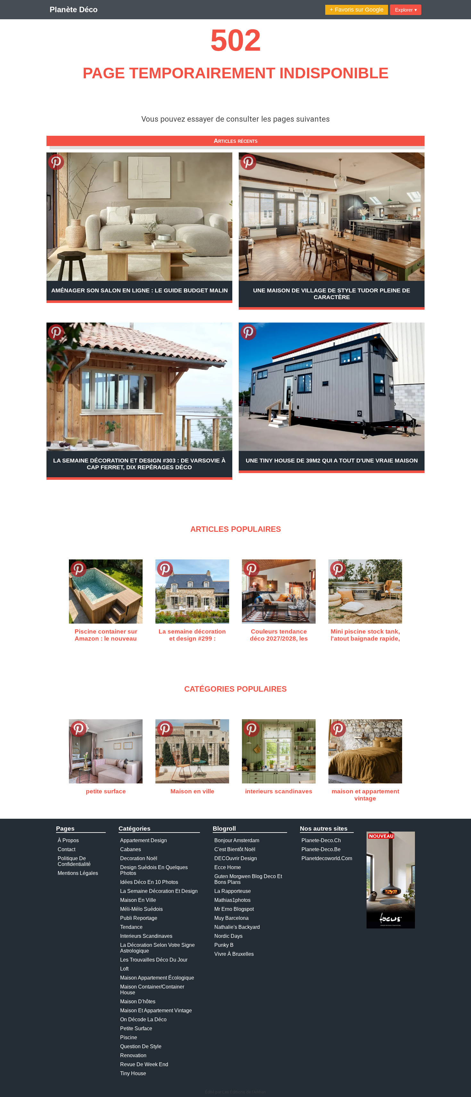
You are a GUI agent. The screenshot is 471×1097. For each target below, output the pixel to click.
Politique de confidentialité (74, 861)
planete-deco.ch (321, 840)
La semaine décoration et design (159, 891)
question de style (140, 1046)
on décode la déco (143, 1019)
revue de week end (144, 1064)
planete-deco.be (321, 849)
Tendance (131, 927)
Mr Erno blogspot (234, 909)
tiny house (133, 1073)
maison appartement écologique (157, 977)
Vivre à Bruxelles (234, 954)
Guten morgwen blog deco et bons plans (248, 879)
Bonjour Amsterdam (236, 840)
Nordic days (228, 936)
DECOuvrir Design (235, 858)
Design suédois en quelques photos (154, 870)
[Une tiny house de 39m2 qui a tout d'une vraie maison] (332, 387)
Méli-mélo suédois (141, 909)
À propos (68, 840)
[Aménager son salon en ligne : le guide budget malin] (139, 216)
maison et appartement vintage (156, 1010)
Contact (66, 849)
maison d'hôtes (137, 1001)
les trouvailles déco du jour (153, 960)
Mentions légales (78, 873)
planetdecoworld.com (327, 858)
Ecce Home (227, 867)
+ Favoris (357, 9)
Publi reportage (138, 918)
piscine (128, 1037)
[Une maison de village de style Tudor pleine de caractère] (332, 216)
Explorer (406, 10)
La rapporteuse (232, 891)
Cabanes (130, 849)
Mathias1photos (232, 900)
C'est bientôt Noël (234, 849)
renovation (133, 1055)
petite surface (136, 1028)
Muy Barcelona (231, 918)
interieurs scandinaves (146, 936)
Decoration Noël (138, 858)
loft (124, 969)
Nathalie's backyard (237, 927)
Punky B (224, 945)
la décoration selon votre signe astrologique (157, 948)
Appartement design (143, 840)
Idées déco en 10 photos (149, 882)
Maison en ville (138, 900)
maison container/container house (152, 989)
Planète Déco (74, 9)
